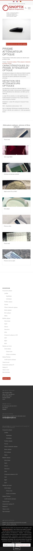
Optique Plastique (6, 357)
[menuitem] (24, 8)
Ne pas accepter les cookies (22, 545)
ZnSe (5, 332)
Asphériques (9, 296)
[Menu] (28, 8)
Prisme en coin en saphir (9, 260)
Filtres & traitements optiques (10, 307)
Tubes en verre (5, 369)
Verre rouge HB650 (8, 157)
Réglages (17, 548)
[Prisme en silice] (16, 219)
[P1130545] (16, 29)
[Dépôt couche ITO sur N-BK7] (16, 184)
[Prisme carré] (16, 236)
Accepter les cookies (9, 545)
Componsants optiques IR (8, 364)
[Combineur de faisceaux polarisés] (16, 167)
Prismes (9, 63)
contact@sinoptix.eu (9, 417)
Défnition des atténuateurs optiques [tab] (11, 83)
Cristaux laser (9, 351)
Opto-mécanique (6, 372)
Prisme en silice (7, 226)
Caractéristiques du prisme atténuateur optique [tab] (15, 67)
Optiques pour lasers (7, 346)
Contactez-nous (6, 378)
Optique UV (5, 367)
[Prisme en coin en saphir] (16, 254)
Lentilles (6, 293)
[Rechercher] (24, 8)
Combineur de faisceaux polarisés (11, 174)
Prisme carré (7, 243)
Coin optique (7, 208)
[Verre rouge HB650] (16, 150)
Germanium (7, 329)
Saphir (5, 324)
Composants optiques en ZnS (11, 335)
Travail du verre (5, 362)
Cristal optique (7, 348)
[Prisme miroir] (16, 132)
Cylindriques (9, 299)
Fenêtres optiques (8, 301)
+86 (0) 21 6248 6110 (12, 3)
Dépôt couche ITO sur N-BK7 (10, 191)
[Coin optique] (16, 202)
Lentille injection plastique (10, 359)
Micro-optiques (7, 313)
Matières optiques (6, 318)
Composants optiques (12, 62)
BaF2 (5, 343)
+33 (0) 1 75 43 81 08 (21, 3)
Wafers (5, 315)
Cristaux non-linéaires (11, 354)
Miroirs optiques (7, 310)
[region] (16, 75)
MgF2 (5, 340)
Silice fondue (7, 321)
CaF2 (5, 338)
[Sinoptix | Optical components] (13, 8)
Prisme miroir (7, 139)
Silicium (6, 326)
